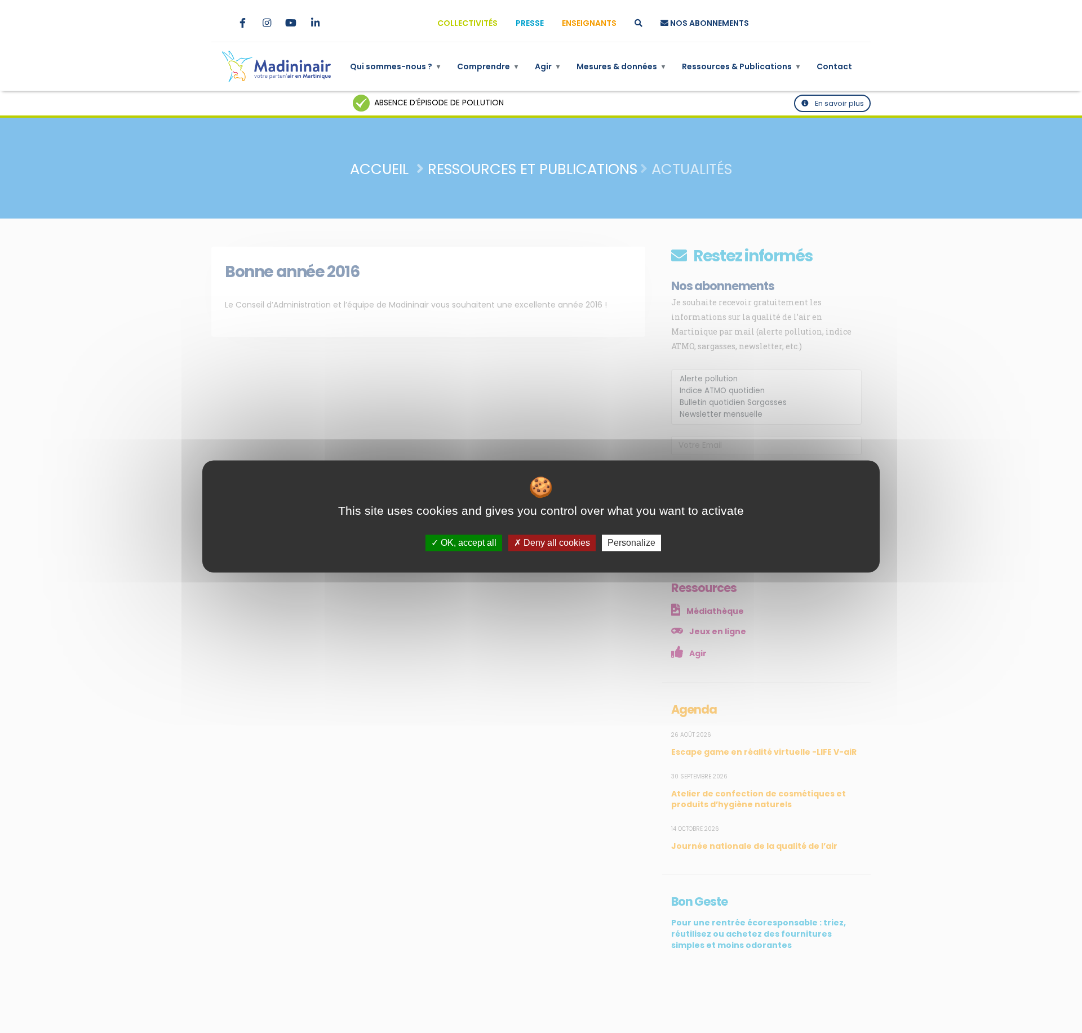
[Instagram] (266, 23)
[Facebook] (242, 23)
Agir (547, 66)
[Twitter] (218, 23)
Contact (834, 66)
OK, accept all (467, 542)
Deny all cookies (555, 542)
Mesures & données (621, 66)
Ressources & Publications (741, 66)
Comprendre (487, 66)
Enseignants (589, 23)
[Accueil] (276, 66)
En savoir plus (838, 103)
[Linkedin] (315, 23)
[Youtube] (290, 23)
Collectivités (467, 23)
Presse (530, 23)
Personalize (631, 542)
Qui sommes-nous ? (395, 66)
